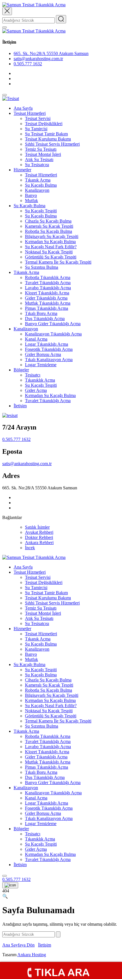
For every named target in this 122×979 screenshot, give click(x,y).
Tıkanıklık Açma (40, 380)
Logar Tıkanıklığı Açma (46, 344)
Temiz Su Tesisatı (40, 149)
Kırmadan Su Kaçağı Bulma (50, 241)
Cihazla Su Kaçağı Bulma (48, 221)
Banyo (31, 195)
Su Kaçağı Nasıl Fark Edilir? (51, 246)
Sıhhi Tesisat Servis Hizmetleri (52, 144)
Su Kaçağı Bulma (41, 185)
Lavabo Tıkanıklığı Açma (48, 287)
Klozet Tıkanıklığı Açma (47, 292)
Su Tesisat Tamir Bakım (46, 133)
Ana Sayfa (23, 108)
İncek (30, 547)
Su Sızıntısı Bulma (41, 267)
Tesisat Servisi (38, 118)
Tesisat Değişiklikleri (43, 123)
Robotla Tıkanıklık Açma (47, 277)
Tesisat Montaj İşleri (43, 154)
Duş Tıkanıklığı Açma (45, 318)
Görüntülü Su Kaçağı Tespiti (50, 257)
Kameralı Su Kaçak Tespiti (49, 226)
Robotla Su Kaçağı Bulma (48, 231)
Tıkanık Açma (38, 180)
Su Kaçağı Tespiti (41, 210)
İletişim (20, 405)
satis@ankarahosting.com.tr (27, 463)
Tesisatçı (32, 375)
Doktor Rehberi (39, 537)
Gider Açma (36, 390)
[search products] (4, 876)
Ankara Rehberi (39, 542)
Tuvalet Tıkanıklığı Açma (48, 282)
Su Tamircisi (36, 128)
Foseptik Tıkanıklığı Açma (49, 349)
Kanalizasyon (37, 190)
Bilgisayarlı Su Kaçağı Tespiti (51, 236)
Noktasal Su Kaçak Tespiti (49, 251)
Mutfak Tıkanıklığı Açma (47, 303)
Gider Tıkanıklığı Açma (46, 298)
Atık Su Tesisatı (39, 159)
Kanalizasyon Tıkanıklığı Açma (53, 333)
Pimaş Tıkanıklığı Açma (46, 308)
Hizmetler (22, 169)
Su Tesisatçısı (37, 164)
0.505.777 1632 (28, 63)
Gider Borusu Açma (43, 354)
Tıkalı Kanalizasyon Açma (49, 359)
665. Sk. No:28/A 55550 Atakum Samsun (51, 53)
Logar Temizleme (40, 364)
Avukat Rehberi (39, 532)
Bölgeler (21, 369)
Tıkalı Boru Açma (41, 313)
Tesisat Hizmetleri (30, 113)
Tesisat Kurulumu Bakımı (48, 139)
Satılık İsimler (37, 527)
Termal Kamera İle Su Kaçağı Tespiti (58, 262)
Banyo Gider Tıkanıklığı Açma (53, 323)
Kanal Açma (36, 339)
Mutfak (31, 200)
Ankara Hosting (31, 954)
